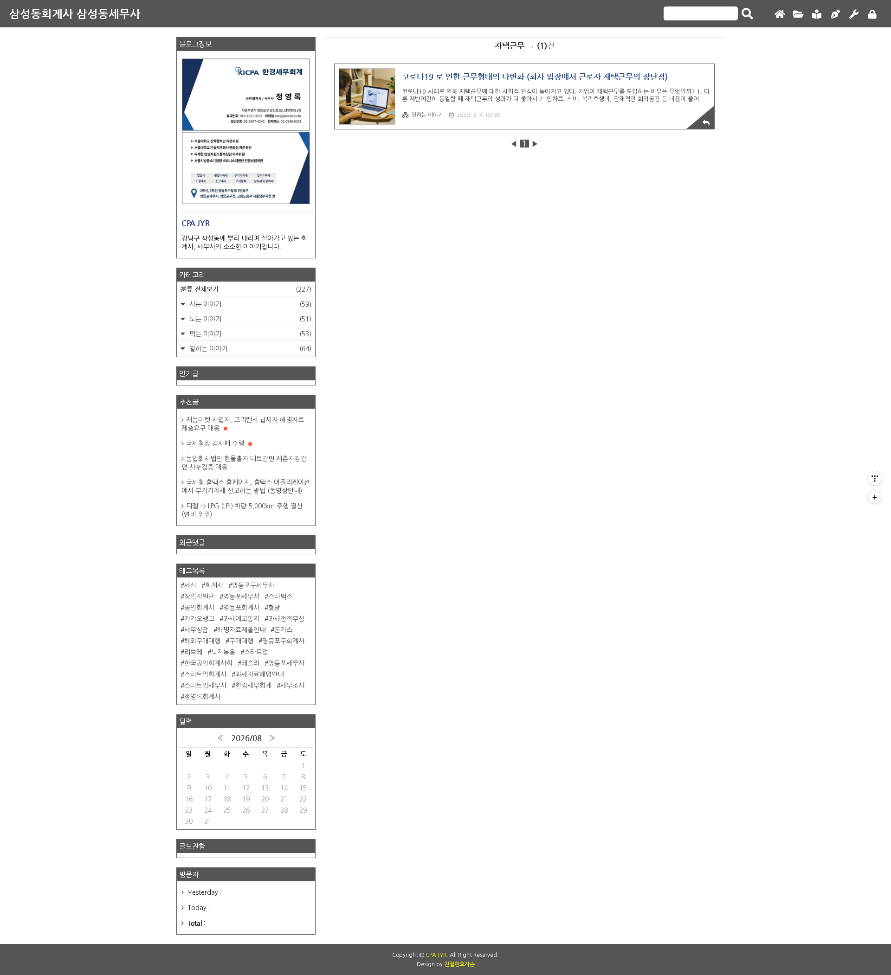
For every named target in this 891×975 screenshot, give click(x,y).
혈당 (274, 607)
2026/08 (246, 738)
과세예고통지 (241, 619)
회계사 (214, 585)
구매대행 (241, 641)
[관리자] (854, 14)
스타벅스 (280, 596)
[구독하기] (875, 497)
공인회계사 (199, 607)
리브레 (193, 652)
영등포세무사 (286, 663)
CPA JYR (436, 955)
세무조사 (292, 685)
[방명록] (816, 14)
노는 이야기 (249, 319)
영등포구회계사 (283, 641)
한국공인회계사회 (208, 663)
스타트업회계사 (205, 674)
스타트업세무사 (205, 685)
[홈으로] (779, 14)
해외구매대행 (202, 641)
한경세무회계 (253, 685)
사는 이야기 (249, 304)
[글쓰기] (835, 14)
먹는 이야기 (249, 334)
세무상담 (196, 630)
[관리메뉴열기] (875, 478)
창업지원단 (199, 596)
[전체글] (798, 14)
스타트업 (256, 652)
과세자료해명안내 (259, 674)
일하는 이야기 (427, 115)
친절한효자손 (459, 964)
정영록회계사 (202, 696)
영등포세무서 (241, 596)
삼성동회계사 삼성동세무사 (75, 13)
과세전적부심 (286, 619)
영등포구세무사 (253, 585)
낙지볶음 (223, 652)
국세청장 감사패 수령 (216, 443)
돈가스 (283, 630)
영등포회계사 (241, 607)
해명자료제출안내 (241, 630)
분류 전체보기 (246, 289)
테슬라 (250, 663)
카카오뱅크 (199, 619)
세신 (190, 585)
